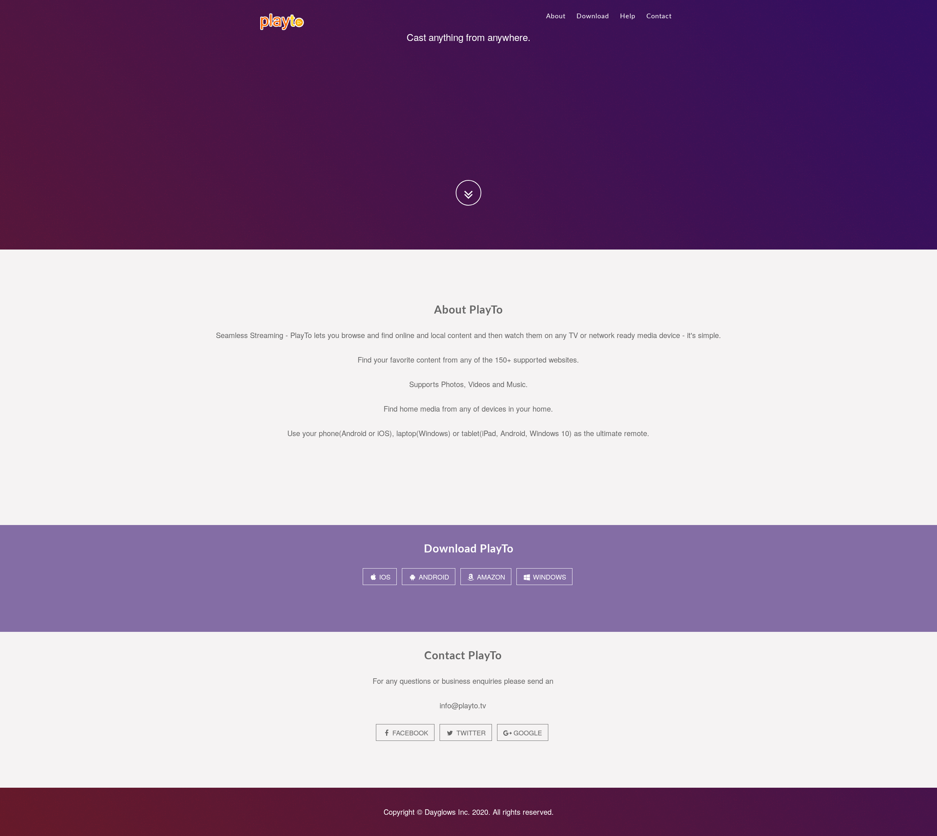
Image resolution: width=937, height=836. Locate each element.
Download (592, 16)
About (555, 16)
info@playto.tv (463, 705)
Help (627, 16)
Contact (659, 16)
